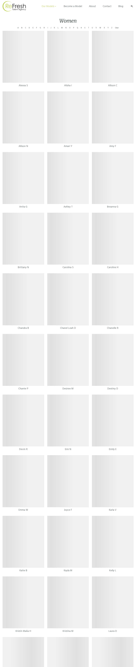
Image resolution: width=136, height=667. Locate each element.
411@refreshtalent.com (89, 655)
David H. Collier (31, 658)
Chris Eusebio (43, 658)
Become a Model (63, 650)
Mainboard (114, 655)
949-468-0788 (73, 655)
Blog (97, 650)
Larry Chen (90, 658)
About (77, 650)
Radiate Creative (115, 658)
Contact (87, 650)
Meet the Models (44, 650)
